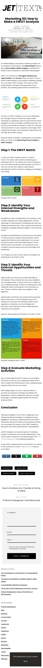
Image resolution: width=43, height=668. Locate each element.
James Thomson (21, 26)
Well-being (5, 655)
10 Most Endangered (8, 607)
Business (19, 30)
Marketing (28, 32)
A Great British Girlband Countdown (14, 585)
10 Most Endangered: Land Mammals (21, 500)
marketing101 (8, 473)
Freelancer (5, 631)
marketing (21, 468)
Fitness (3, 628)
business (7, 468)
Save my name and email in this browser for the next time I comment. (21, 548)
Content (29, 30)
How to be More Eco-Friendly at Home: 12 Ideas (21, 489)
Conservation (6, 617)
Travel (3, 652)
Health (3, 634)
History (3, 638)
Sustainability (6, 648)
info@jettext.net (25, 447)
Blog (11, 30)
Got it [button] (26, 661)
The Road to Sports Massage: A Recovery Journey (19, 588)
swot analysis (27, 473)
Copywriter (16, 32)
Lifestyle (4, 641)
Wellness (4, 659)
